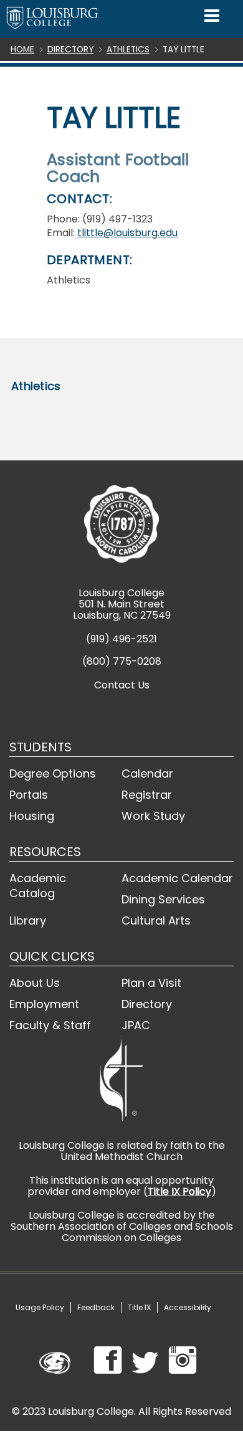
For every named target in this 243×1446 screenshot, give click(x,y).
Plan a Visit (151, 983)
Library (27, 920)
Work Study (153, 816)
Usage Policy (40, 1307)
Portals (28, 794)
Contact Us (122, 685)
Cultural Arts (156, 920)
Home (22, 49)
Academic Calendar (177, 878)
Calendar (147, 773)
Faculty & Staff (50, 1025)
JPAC (136, 1025)
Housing (31, 816)
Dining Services (163, 899)
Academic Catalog (37, 885)
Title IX (139, 1307)
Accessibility (187, 1307)
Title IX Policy (179, 1191)
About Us (34, 983)
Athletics (128, 49)
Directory (70, 49)
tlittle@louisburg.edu (127, 233)
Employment (44, 1004)
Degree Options (52, 773)
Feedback (96, 1307)
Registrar (147, 794)
